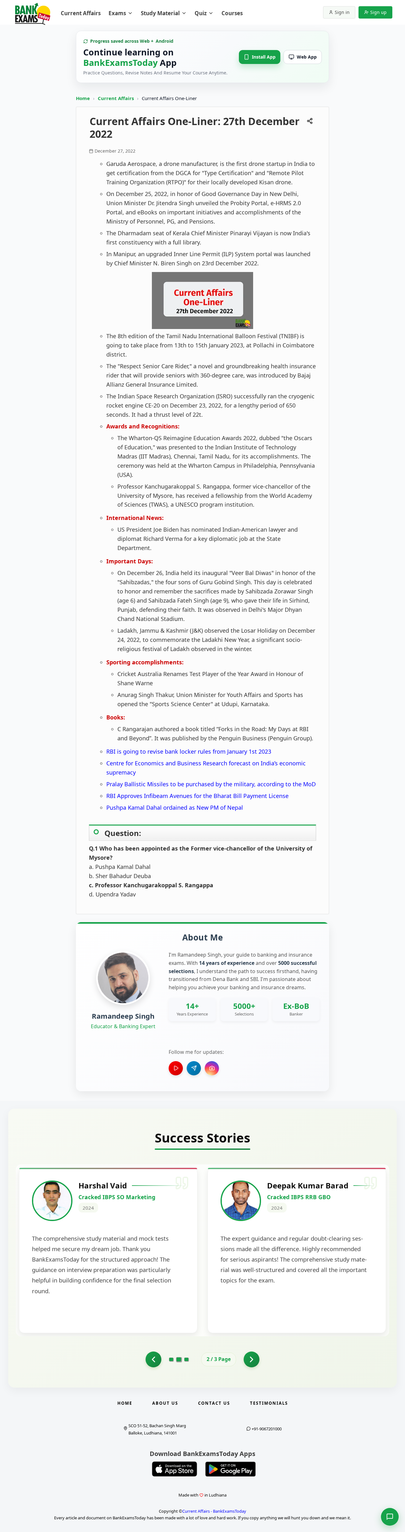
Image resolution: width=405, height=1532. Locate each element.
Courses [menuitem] (232, 13)
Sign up (378, 12)
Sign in (342, 12)
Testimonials (269, 1403)
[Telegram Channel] (194, 1068)
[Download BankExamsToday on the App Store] (174, 1469)
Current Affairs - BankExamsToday (214, 1511)
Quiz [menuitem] (201, 13)
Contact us (214, 1403)
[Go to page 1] (153, 1359)
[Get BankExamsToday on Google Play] (230, 1469)
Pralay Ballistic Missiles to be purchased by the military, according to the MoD (211, 784)
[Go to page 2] (179, 1359)
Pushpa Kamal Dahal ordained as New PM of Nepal (174, 807)
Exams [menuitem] (117, 13)
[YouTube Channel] (176, 1068)
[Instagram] (212, 1068)
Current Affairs (116, 98)
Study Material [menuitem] (160, 13)
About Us (165, 1403)
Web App (307, 57)
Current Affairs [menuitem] (81, 13)
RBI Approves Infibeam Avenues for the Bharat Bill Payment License (197, 796)
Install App (264, 57)
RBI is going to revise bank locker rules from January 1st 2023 (188, 751)
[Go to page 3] (186, 1359)
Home (83, 98)
